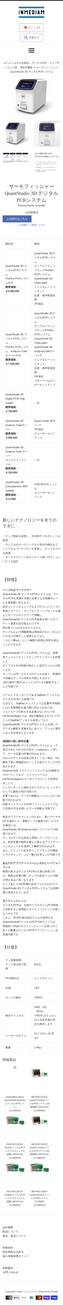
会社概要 (8, 1227)
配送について (10, 1231)
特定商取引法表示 (13, 1251)
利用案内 (8, 1267)
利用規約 (8, 1247)
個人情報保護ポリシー (16, 1256)
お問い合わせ (10, 1272)
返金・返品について (14, 1235)
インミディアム (30, 1291)
